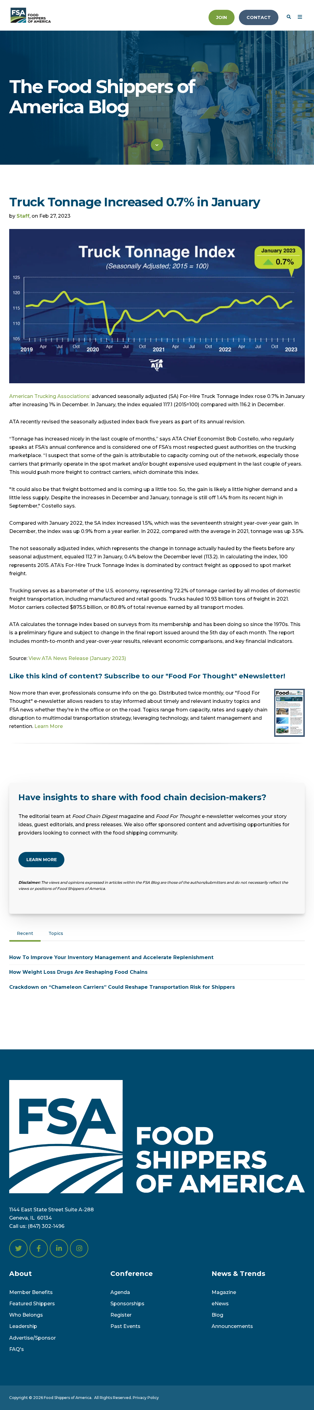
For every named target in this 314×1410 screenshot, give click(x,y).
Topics (55, 933)
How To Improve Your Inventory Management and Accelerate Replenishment (111, 957)
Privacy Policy (146, 1397)
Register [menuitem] (121, 1315)
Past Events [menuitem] (125, 1326)
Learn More (48, 726)
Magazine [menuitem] (224, 1292)
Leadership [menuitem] (23, 1326)
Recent (25, 933)
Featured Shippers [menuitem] (32, 1304)
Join (221, 17)
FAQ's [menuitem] (16, 1349)
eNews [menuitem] (220, 1304)
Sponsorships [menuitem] (127, 1304)
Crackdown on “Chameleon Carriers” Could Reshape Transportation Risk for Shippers (122, 987)
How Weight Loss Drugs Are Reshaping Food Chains (78, 972)
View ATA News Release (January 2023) (77, 658)
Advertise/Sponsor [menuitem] (32, 1338)
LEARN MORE (41, 859)
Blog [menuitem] (217, 1315)
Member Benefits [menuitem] (31, 1292)
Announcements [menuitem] (232, 1326)
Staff (23, 216)
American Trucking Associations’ (49, 396)
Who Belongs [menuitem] (26, 1315)
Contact (259, 17)
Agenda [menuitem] (120, 1292)
